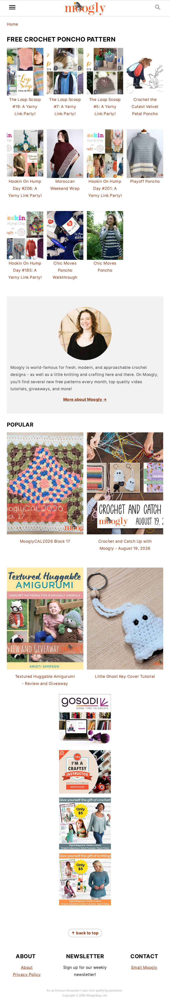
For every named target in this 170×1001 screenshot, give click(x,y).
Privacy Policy (27, 974)
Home (12, 24)
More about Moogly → (85, 399)
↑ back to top (85, 933)
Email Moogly (144, 967)
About (27, 967)
